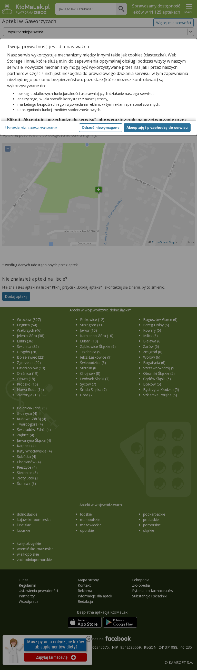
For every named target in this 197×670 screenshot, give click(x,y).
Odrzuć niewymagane (101, 127)
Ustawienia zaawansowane (31, 128)
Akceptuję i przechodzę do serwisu (157, 127)
